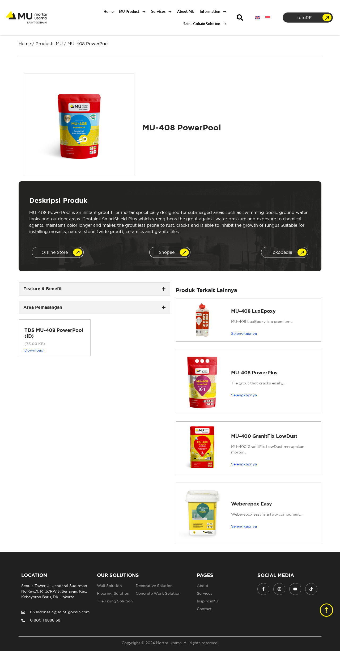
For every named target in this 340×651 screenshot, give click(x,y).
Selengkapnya (244, 333)
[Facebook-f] (263, 589)
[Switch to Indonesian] (268, 17)
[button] (240, 17)
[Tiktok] (311, 589)
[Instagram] (279, 589)
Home (109, 11)
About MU (185, 11)
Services (158, 11)
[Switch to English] (258, 17)
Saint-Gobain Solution (201, 23)
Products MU (49, 43)
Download (33, 350)
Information (210, 11)
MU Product (129, 11)
